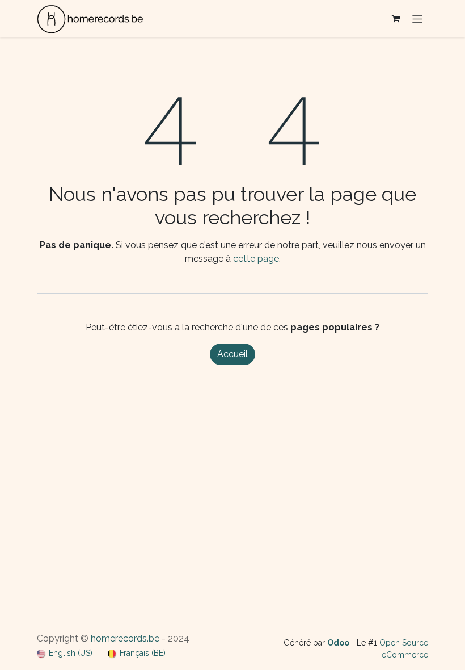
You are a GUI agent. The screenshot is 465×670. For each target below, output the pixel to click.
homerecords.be (125, 638)
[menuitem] (64, 653)
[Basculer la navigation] (418, 18)
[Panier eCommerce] (396, 19)
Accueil (232, 354)
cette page (256, 258)
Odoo (339, 642)
